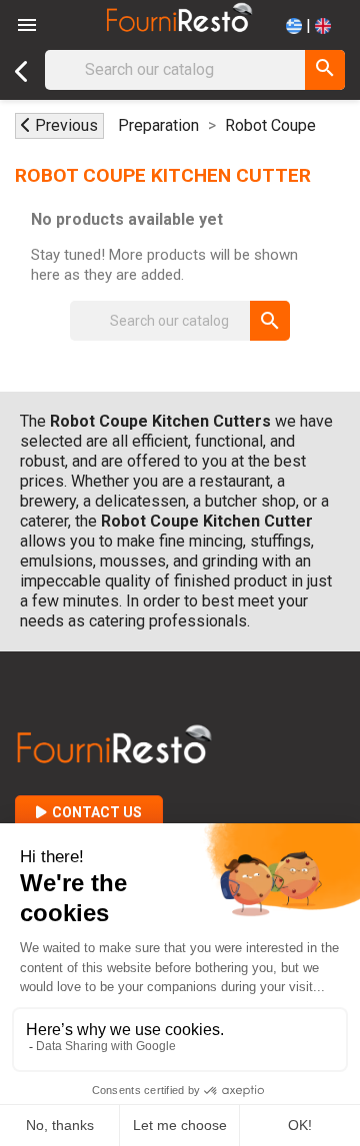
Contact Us (97, 812)
